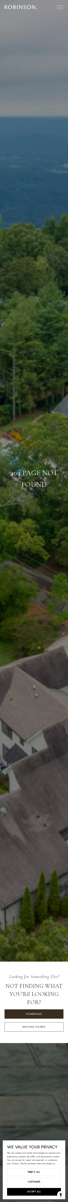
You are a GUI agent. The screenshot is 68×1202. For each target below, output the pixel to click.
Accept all (34, 1191)
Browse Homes (34, 1027)
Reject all (34, 1172)
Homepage (34, 1014)
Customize (34, 1181)
